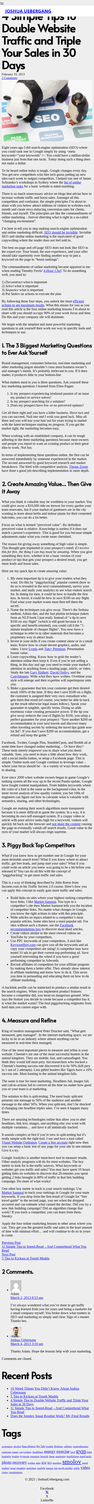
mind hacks (85, 1456)
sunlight (41, 1468)
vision (5, 1472)
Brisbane (58, 1446)
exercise (63, 1451)
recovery (19, 1462)
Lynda (33, 649)
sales (38, 1463)
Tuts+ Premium (54, 649)
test (55, 1468)
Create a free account (53, 1142)
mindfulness (73, 1456)
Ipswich (44, 1456)
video (85, 1467)
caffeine (68, 1446)
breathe (49, 1446)
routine (31, 1463)
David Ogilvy (59, 672)
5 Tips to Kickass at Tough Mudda (34, 1396)
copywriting (25, 1452)
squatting (21, 1468)
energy (50, 1451)
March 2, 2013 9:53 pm (26, 1298)
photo (7, 1462)
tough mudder (65, 1468)
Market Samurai (45, 902)
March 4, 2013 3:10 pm (26, 1344)
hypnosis (24, 1456)
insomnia (34, 1456)
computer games (10, 1452)
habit (89, 1452)
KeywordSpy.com (23, 945)
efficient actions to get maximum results (43, 303)
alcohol (17, 1446)
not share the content (66, 824)
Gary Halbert (39, 672)
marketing (61, 1456)
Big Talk (41, 1446)
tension (49, 1468)
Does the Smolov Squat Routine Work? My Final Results (49, 1416)
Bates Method (29, 1446)
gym (81, 1451)
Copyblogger (19, 676)
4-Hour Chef (52, 271)
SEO (49, 1463)
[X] (47, 1492)
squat (13, 1468)
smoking (57, 1463)
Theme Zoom (78, 467)
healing (15, 1456)
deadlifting (37, 1452)
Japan (52, 1456)
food (72, 1452)
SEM (43, 1463)
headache (6, 1456)
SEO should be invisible (61, 232)
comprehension (80, 1446)
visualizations (15, 1472)
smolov (71, 1461)
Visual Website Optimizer (19, 1142)
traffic (77, 1468)
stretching (31, 1468)
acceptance (7, 1446)
